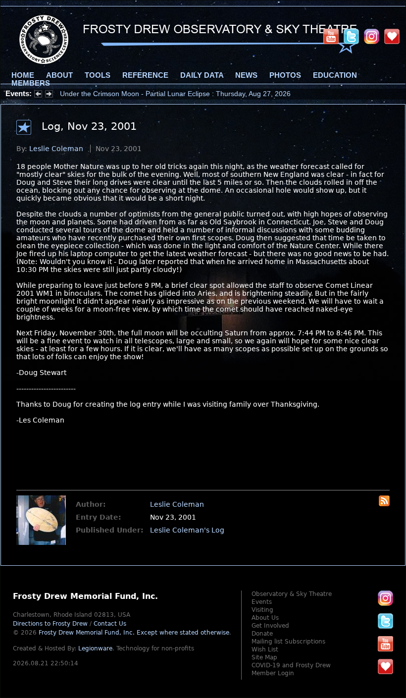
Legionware (95, 648)
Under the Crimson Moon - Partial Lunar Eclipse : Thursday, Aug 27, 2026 (175, 94)
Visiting (262, 609)
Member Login (273, 673)
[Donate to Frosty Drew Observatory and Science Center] (392, 36)
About (59, 75)
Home (22, 75)
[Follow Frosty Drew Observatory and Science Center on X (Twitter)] (351, 36)
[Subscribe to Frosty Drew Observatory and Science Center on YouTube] (331, 36)
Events (262, 601)
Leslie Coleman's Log (187, 530)
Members (30, 83)
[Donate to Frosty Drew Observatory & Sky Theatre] (385, 666)
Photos (285, 75)
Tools (97, 75)
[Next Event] (49, 95)
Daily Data (201, 75)
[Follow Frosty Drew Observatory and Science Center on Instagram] (371, 36)
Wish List (265, 649)
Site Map (264, 657)
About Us (265, 617)
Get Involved (270, 625)
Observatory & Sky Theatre (292, 594)
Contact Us (110, 623)
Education (335, 75)
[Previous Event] (38, 95)
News (246, 75)
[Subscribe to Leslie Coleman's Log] (384, 504)
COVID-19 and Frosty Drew (291, 665)
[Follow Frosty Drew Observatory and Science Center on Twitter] (385, 620)
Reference (145, 75)
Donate (262, 633)
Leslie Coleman (56, 149)
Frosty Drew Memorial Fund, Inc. (134, 632)
